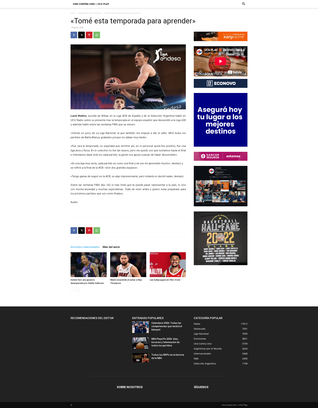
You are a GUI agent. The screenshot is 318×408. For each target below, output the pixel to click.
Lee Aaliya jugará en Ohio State (165, 280)
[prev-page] (73, 290)
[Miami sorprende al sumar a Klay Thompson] (128, 264)
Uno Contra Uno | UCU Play (91, 3)
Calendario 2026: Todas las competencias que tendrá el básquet (166, 326)
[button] (243, 4)
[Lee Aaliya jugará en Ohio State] (168, 264)
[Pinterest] (89, 35)
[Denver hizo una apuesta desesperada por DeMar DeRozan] (89, 264)
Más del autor (111, 247)
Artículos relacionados (85, 247)
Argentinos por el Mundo (90, 13)
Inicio (73, 13)
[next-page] (78, 290)
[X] (81, 35)
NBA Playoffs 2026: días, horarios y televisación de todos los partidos (165, 342)
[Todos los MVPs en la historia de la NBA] (140, 357)
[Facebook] (74, 35)
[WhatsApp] (96, 35)
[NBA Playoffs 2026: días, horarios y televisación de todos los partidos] (140, 343)
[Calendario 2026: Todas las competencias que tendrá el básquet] (140, 327)
